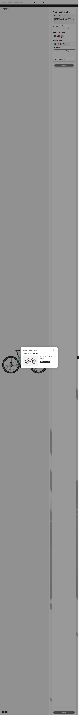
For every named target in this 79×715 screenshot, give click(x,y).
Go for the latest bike (45, 361)
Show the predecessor (44, 365)
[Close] (54, 350)
